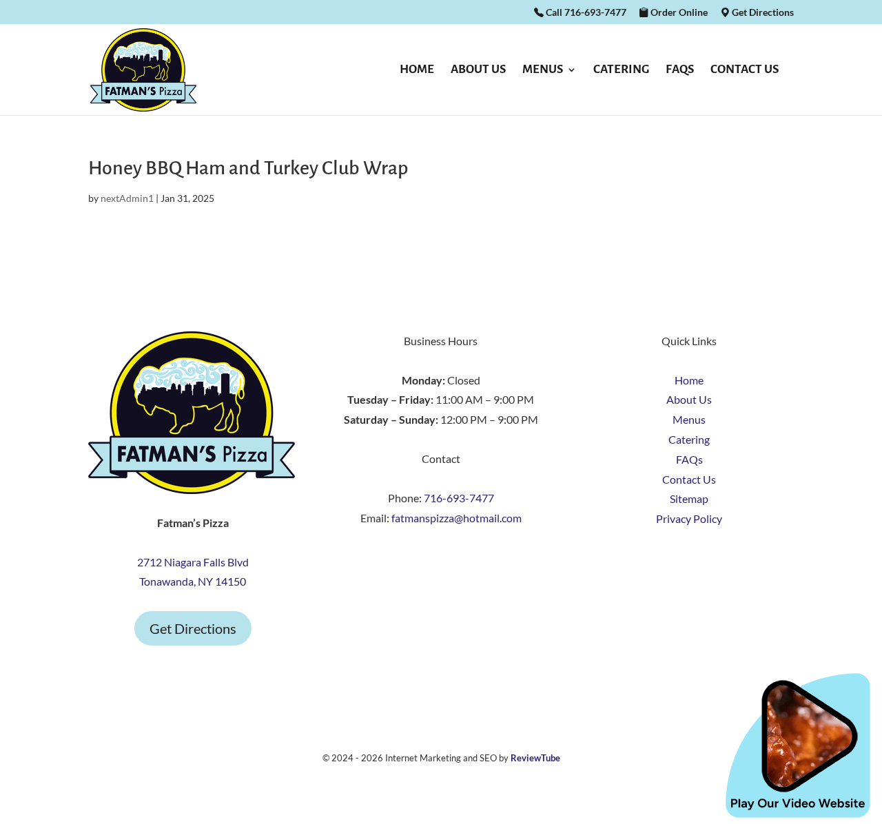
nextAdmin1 (127, 198)
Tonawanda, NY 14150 (192, 581)
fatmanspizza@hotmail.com (456, 517)
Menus (542, 70)
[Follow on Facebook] (413, 559)
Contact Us (744, 70)
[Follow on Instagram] (441, 559)
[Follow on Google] (469, 559)
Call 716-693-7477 (585, 13)
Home (417, 70)
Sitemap (689, 498)
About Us (478, 70)
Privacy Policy (689, 518)
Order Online (678, 13)
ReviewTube (535, 757)
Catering (621, 70)
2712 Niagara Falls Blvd (193, 561)
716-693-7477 (459, 497)
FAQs (680, 70)
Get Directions (762, 13)
